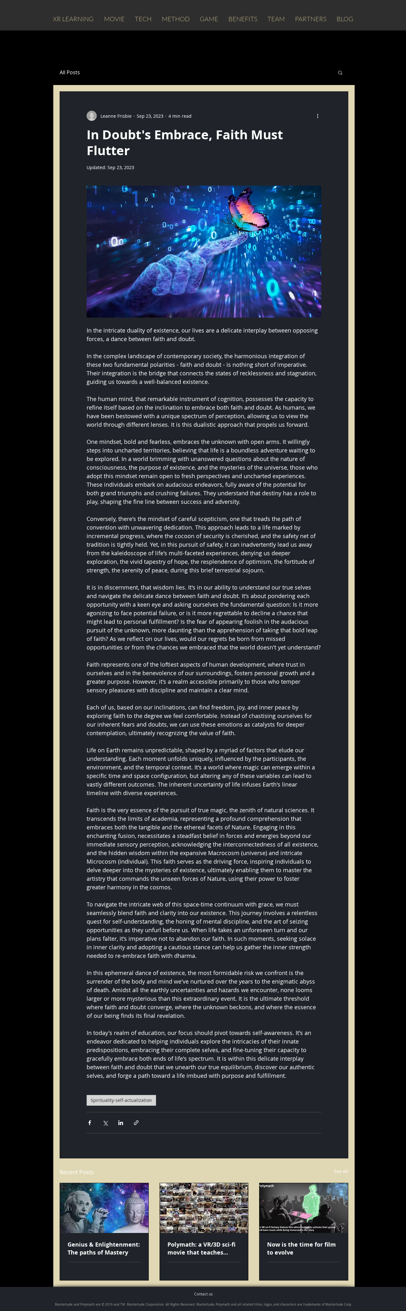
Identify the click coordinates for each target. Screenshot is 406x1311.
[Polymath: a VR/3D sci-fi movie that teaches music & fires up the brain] (204, 1208)
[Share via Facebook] (90, 1123)
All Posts (70, 72)
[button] (340, 72)
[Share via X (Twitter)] (105, 1123)
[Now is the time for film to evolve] (303, 1208)
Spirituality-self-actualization (121, 1100)
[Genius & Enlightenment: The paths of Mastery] (104, 1208)
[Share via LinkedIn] (121, 1123)
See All (341, 1171)
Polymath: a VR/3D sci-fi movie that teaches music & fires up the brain (201, 1248)
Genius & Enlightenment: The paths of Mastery (104, 1248)
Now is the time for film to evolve (301, 1248)
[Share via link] (136, 1123)
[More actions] (317, 116)
